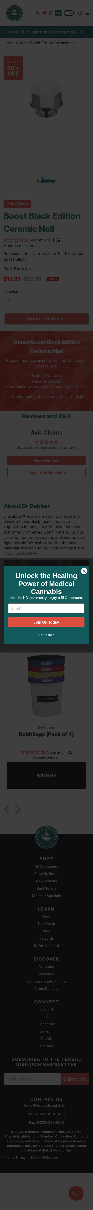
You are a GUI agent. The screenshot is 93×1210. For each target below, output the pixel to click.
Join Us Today (46, 622)
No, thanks (46, 635)
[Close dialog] (84, 571)
